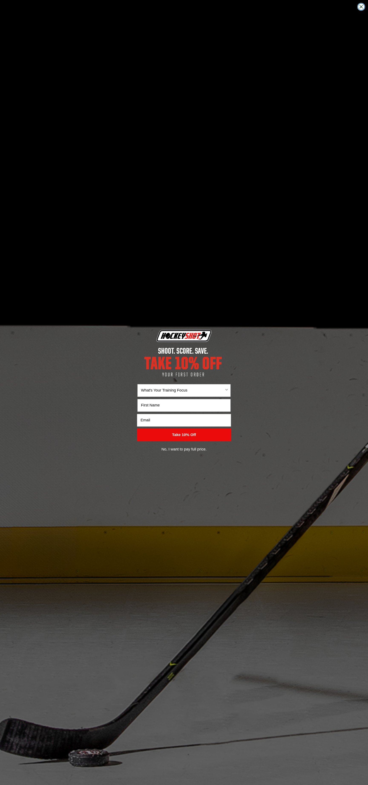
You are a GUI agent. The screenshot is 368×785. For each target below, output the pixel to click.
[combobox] (182, 390)
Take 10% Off (184, 435)
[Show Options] (226, 390)
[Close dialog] (361, 6)
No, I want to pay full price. (184, 449)
